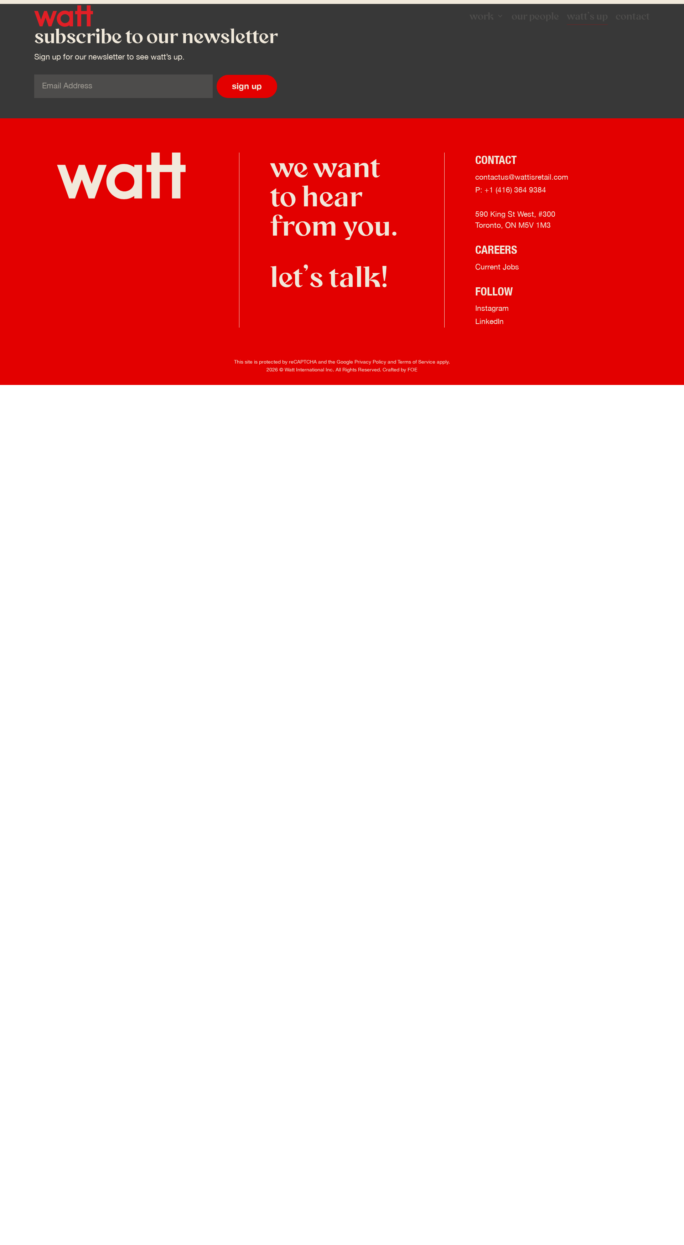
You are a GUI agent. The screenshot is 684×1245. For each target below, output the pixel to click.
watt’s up (587, 16)
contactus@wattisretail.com (521, 177)
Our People (535, 16)
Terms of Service (416, 362)
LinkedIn (489, 322)
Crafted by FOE (400, 370)
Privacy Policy (370, 362)
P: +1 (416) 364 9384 (510, 190)
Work (482, 16)
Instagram (492, 308)
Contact (633, 16)
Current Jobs (497, 267)
